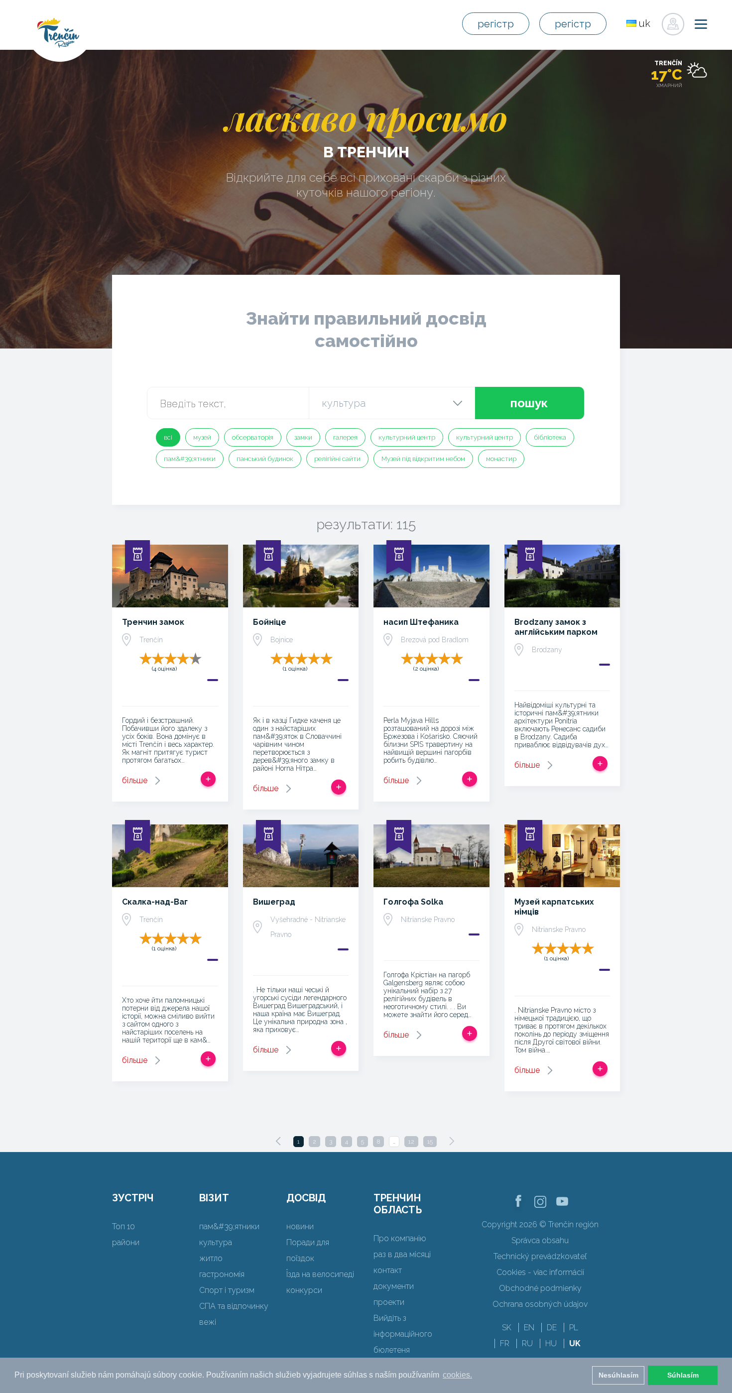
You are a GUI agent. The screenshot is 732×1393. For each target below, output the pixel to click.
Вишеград (274, 902)
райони (125, 1242)
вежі (207, 1322)
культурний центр (406, 437)
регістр (496, 24)
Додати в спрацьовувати (208, 779)
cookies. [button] (457, 1375)
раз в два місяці (402, 1254)
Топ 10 (123, 1226)
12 (411, 1141)
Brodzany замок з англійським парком (556, 627)
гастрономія (221, 1274)
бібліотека (550, 437)
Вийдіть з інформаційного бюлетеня (402, 1334)
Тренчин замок (153, 622)
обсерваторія (252, 437)
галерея (345, 437)
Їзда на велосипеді (320, 1274)
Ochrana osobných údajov (540, 1304)
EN (529, 1327)
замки (303, 437)
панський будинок (265, 459)
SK (506, 1327)
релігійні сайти (337, 459)
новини (300, 1226)
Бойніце (269, 622)
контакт (387, 1270)
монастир (501, 459)
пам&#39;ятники (190, 459)
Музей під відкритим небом (423, 459)
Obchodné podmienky (540, 1288)
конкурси (304, 1290)
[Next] (451, 1141)
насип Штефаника (421, 622)
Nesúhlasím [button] (618, 1375)
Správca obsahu (540, 1240)
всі (168, 437)
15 (430, 1141)
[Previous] (278, 1141)
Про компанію (399, 1238)
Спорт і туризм (226, 1290)
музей (202, 437)
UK (575, 1343)
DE (552, 1327)
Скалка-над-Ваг (155, 902)
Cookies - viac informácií (540, 1272)
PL (573, 1327)
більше (134, 780)
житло (211, 1258)
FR (504, 1343)
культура (215, 1242)
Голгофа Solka (413, 902)
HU (551, 1343)
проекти (388, 1302)
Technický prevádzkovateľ (540, 1256)
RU (527, 1343)
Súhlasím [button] (683, 1375)
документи (393, 1286)
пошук (529, 403)
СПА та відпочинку (233, 1306)
